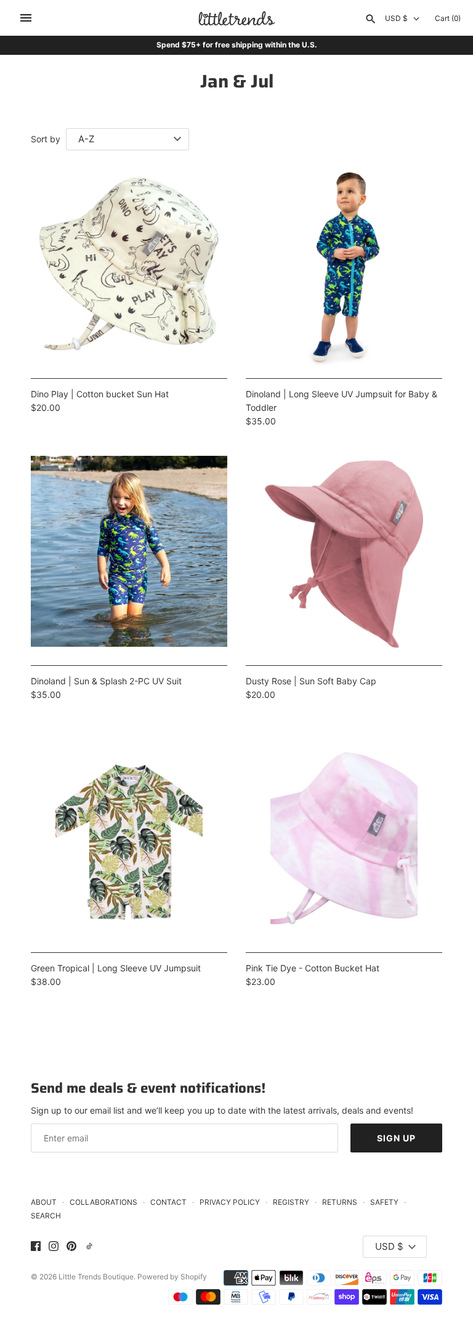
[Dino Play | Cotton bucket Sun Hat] (129, 267)
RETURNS (339, 1202)
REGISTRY (291, 1202)
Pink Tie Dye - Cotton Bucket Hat (312, 968)
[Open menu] (25, 17)
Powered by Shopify (172, 1276)
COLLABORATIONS (103, 1202)
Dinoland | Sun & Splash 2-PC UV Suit (106, 681)
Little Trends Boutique (96, 1276)
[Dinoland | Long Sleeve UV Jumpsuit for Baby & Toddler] (344, 267)
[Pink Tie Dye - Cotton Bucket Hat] (344, 841)
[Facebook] (36, 1247)
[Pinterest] (71, 1247)
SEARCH (46, 1215)
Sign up (396, 1138)
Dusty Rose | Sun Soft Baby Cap (311, 681)
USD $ (396, 18)
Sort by (45, 139)
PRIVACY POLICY (230, 1202)
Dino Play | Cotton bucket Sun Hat (100, 394)
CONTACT (168, 1202)
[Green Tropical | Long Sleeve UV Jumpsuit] (129, 841)
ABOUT (44, 1202)
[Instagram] (54, 1247)
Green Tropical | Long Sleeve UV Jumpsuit (116, 968)
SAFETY (384, 1202)
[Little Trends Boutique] (236, 18)
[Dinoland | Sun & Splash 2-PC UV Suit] (129, 554)
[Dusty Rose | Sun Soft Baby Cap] (344, 554)
